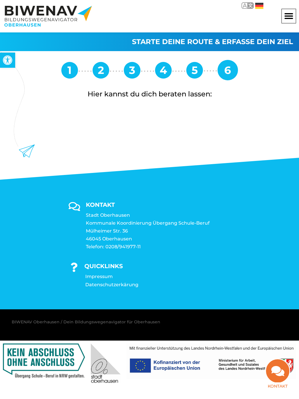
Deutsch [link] (255, 5)
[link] (7, 60)
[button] (288, 16)
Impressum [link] (99, 276)
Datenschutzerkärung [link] (111, 284)
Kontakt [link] (278, 386)
